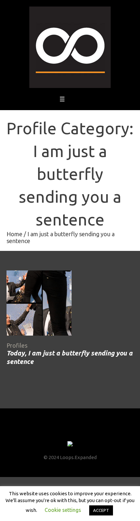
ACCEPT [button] (101, 510)
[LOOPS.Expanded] (70, 47)
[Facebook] (52, 432)
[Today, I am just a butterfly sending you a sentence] (39, 303)
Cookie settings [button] (63, 510)
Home (14, 234)
